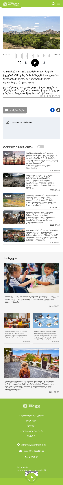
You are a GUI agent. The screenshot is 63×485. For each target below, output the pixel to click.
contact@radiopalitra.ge (34, 451)
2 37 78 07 (33, 457)
